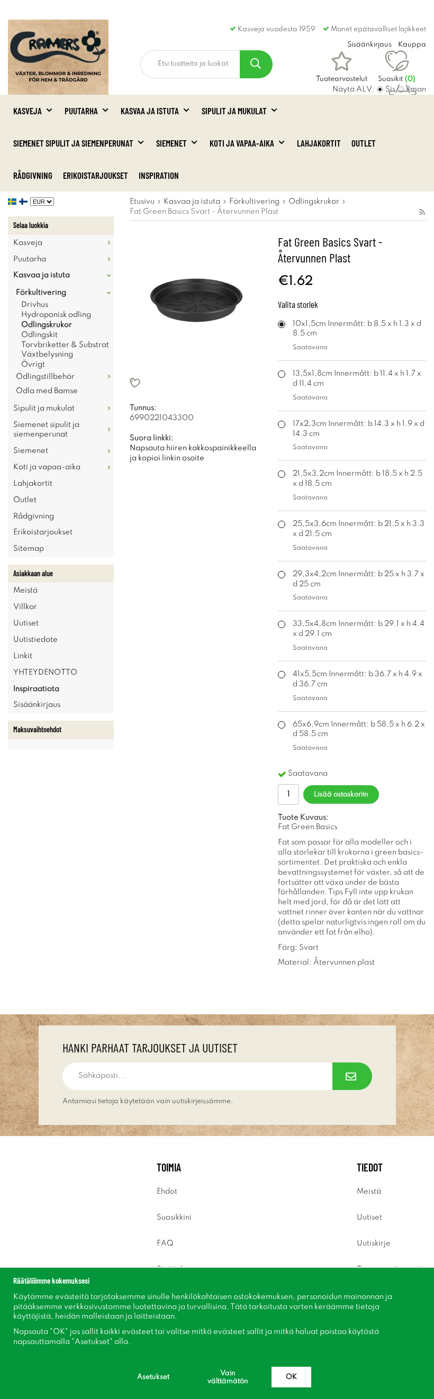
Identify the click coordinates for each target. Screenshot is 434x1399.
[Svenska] (13, 201)
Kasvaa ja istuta (150, 110)
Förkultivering (41, 292)
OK (291, 1377)
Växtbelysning (47, 354)
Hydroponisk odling (56, 315)
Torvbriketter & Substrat (65, 345)
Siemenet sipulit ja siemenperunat (73, 143)
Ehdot (167, 1191)
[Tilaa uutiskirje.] (352, 1076)
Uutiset (26, 623)
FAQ (165, 1243)
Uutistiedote (35, 639)
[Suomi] (24, 201)
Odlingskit (39, 335)
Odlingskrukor (46, 325)
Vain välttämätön (227, 1377)
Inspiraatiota (36, 689)
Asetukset (153, 1377)
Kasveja (27, 110)
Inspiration (159, 175)
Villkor (25, 607)
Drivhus (34, 304)
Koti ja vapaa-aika (242, 143)
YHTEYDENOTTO (45, 672)
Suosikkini (174, 1217)
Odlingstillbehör (45, 376)
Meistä (25, 590)
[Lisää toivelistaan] (196, 383)
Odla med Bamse (47, 391)
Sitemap (28, 548)
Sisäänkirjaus (36, 704)
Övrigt (33, 364)
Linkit (22, 656)
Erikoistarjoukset (95, 175)
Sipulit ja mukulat (234, 110)
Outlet (363, 143)
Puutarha (81, 110)
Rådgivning (32, 175)
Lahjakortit (319, 143)
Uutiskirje (374, 1243)
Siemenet (171, 143)
